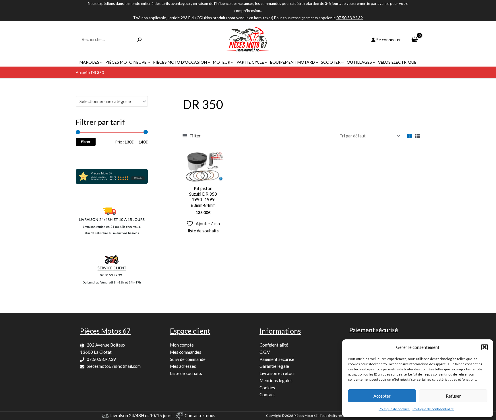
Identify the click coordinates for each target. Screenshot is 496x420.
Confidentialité (273, 344)
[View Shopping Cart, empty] (414, 39)
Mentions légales (275, 380)
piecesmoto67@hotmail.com (114, 366)
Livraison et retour (277, 373)
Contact (267, 394)
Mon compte (182, 344)
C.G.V (264, 352)
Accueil (82, 72)
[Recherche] (139, 39)
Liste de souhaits (186, 373)
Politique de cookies (394, 409)
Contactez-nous (200, 415)
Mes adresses (183, 366)
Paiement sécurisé (276, 359)
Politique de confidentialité (433, 409)
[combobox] (112, 101)
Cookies (267, 387)
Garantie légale (274, 366)
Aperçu (203, 177)
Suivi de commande (188, 359)
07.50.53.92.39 (101, 359)
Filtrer (85, 141)
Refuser (453, 395)
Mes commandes (185, 352)
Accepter (382, 395)
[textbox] (109, 101)
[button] (484, 347)
